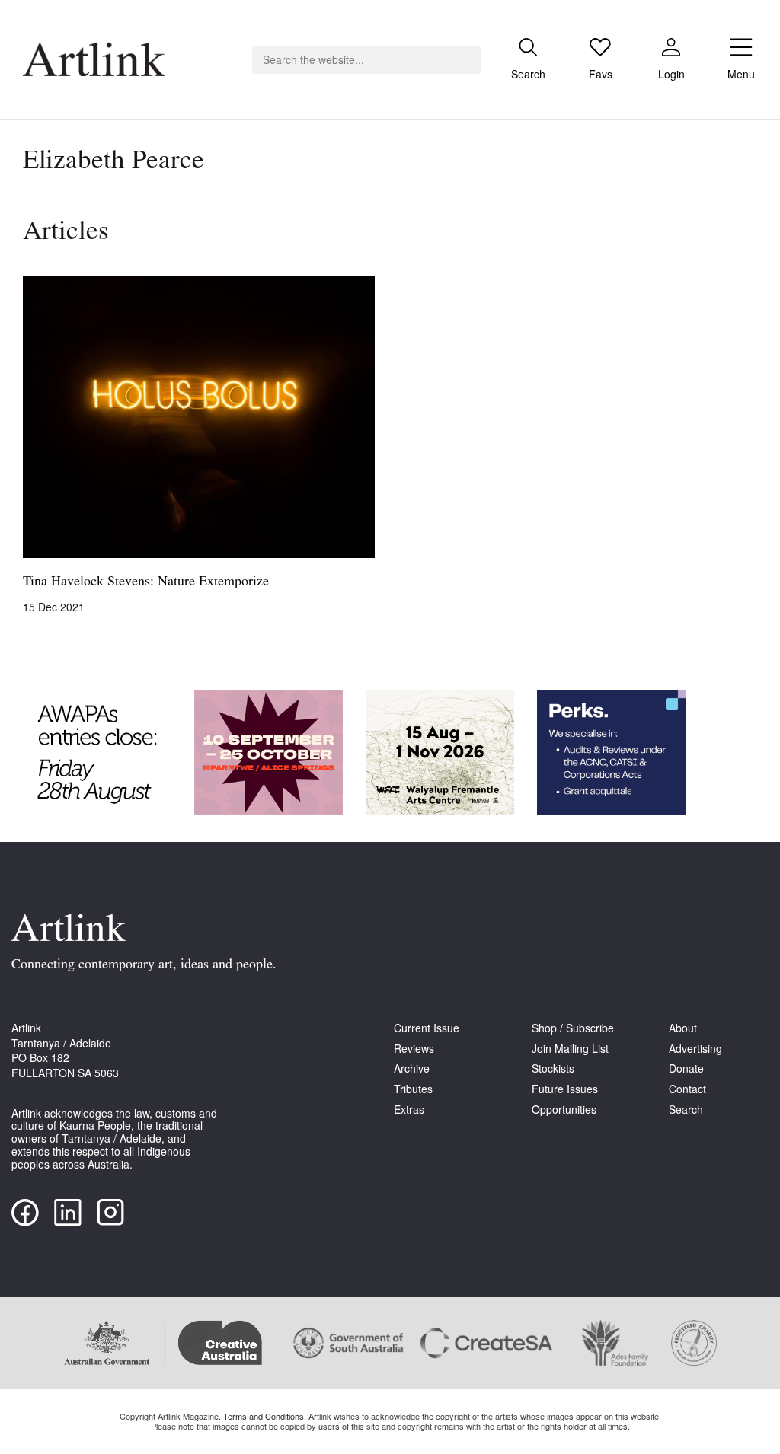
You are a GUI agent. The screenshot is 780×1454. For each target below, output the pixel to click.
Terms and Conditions (263, 1416)
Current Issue (426, 1028)
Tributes (413, 1089)
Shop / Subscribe (573, 1028)
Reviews (414, 1048)
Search (686, 1109)
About (683, 1028)
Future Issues (565, 1089)
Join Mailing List (570, 1048)
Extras (409, 1109)
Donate (686, 1068)
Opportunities (564, 1109)
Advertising (695, 1048)
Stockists (553, 1068)
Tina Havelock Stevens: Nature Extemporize (146, 582)
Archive (412, 1068)
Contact (687, 1089)
